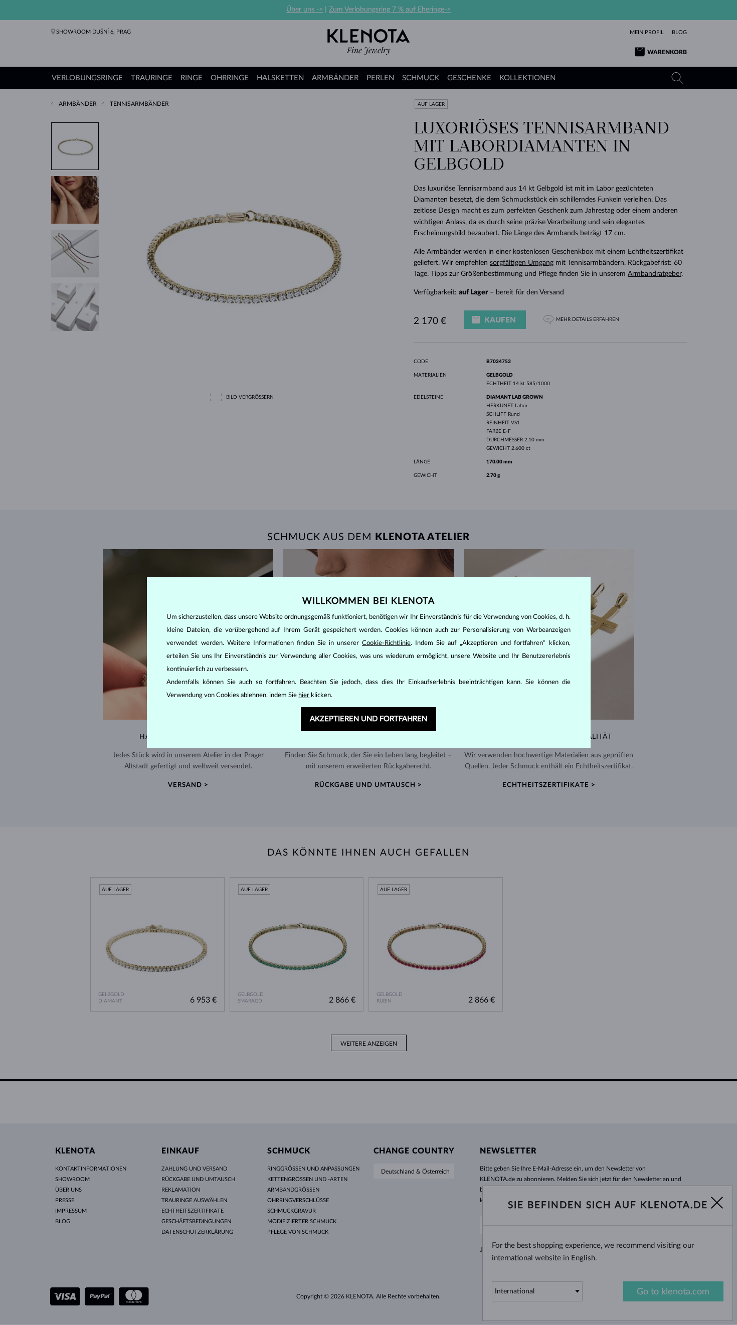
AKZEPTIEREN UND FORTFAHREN (368, 719)
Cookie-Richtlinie (386, 643)
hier (303, 695)
